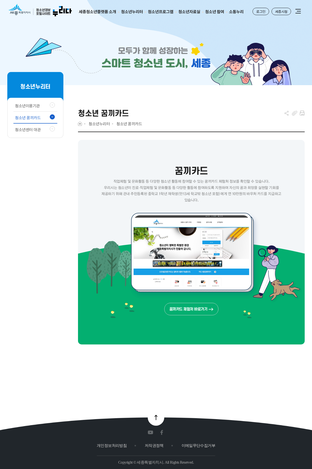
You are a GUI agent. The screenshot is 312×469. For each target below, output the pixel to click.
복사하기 (294, 113)
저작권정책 (154, 445)
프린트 (302, 113)
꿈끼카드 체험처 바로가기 (188, 309)
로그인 (260, 11)
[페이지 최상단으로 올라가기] (156, 417)
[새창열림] (151, 432)
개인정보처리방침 (112, 445)
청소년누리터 (99, 123)
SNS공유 (286, 113)
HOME (80, 124)
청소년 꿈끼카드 (129, 123)
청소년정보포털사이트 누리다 (40, 10)
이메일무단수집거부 (198, 445)
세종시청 (281, 11)
